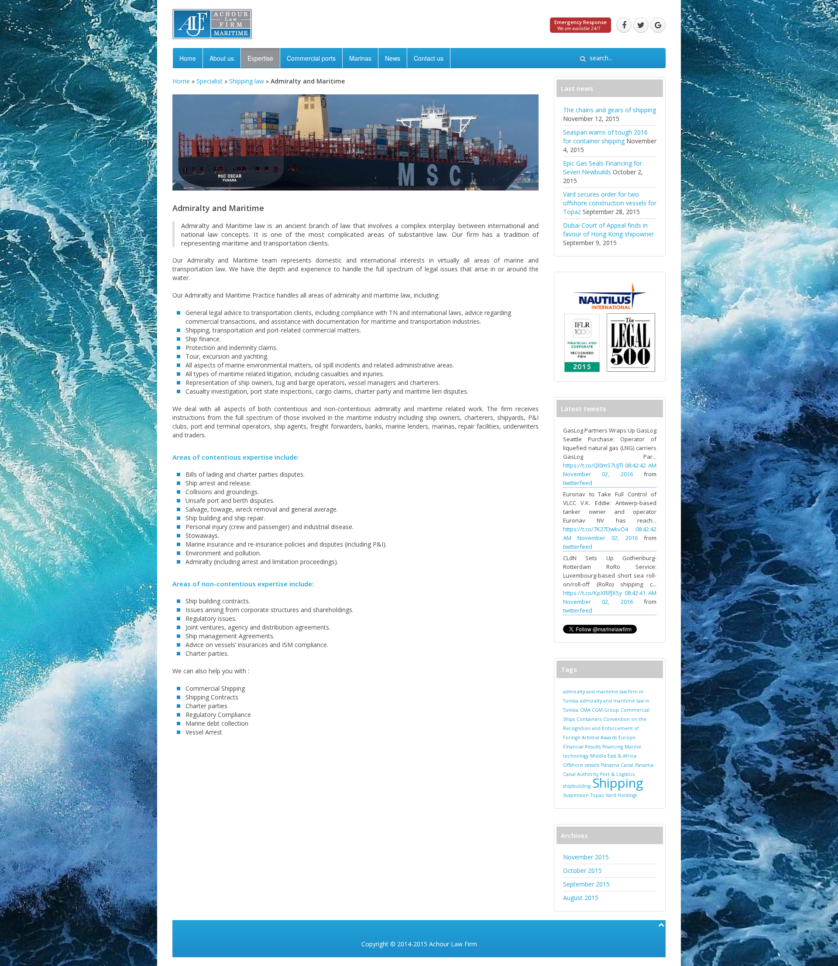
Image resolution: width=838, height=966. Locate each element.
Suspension (576, 795)
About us (222, 58)
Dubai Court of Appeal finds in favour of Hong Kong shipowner (608, 229)
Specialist (209, 81)
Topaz (597, 795)
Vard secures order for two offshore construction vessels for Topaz (609, 203)
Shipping (617, 783)
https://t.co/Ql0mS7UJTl (593, 465)
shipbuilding (577, 786)
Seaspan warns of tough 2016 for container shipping (605, 136)
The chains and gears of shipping (609, 110)
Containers (589, 719)
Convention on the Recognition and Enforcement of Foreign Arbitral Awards (604, 728)
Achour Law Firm (453, 944)
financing (612, 747)
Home (187, 58)
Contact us (428, 58)
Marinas (360, 58)
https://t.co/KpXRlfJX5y (592, 593)
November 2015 (586, 857)
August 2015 (580, 897)
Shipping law (246, 81)
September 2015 (586, 884)
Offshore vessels (581, 765)
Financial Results (582, 747)
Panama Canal (617, 765)
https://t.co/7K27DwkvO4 (595, 529)
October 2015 (582, 870)
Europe (626, 737)
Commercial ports (311, 58)
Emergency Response (580, 22)
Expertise (260, 58)
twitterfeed (577, 483)
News (392, 58)
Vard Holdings (621, 795)
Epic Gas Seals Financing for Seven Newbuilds (602, 167)
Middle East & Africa (613, 756)
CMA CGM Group (599, 710)
